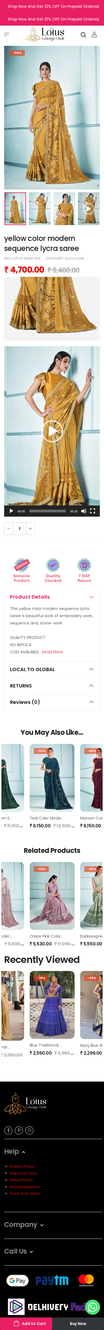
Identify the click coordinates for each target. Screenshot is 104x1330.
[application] (52, 431)
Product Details (30, 596)
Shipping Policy (23, 1173)
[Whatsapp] (92, 1307)
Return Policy (21, 1179)
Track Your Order (25, 1193)
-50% (17, 53)
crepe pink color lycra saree (57, 936)
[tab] (52, 597)
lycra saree (74, 258)
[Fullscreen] (92, 511)
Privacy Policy (22, 1166)
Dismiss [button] (97, 6)
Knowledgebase (25, 1186)
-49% (91, 978)
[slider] (47, 511)
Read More (52, 652)
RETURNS (21, 685)
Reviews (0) (25, 702)
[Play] (11, 511)
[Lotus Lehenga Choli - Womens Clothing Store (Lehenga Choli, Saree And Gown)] (45, 34)
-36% (41, 978)
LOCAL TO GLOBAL (32, 669)
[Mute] (84, 511)
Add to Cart (34, 1323)
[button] (52, 431)
